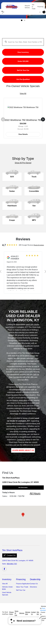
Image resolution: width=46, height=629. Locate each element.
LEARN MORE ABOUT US (23, 450)
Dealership (35, 579)
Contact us (21, 440)
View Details (23, 134)
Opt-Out (38, 613)
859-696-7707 (12, 564)
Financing (21, 579)
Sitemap (21, 613)
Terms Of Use (16, 613)
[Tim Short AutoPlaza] (13, 6)
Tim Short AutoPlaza (5, 613)
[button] (23, 515)
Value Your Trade (22, 587)
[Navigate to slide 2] (24, 20)
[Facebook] (4, 569)
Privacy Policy (11, 613)
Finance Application (23, 583)
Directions (33, 587)
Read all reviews (39, 245)
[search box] (23, 41)
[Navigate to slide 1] (21, 20)
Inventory (6, 579)
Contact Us (11, 555)
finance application (19, 400)
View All (23, 93)
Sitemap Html (27, 613)
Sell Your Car (20, 590)
